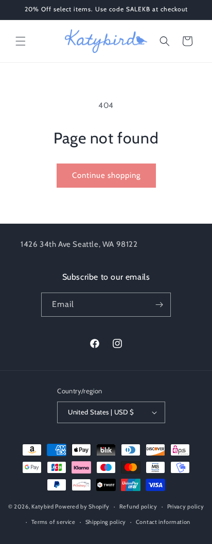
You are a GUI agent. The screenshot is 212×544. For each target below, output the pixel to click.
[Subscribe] (159, 305)
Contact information (163, 521)
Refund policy (138, 506)
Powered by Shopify (82, 506)
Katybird (42, 506)
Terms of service (53, 521)
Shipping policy (106, 521)
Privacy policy (185, 506)
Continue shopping (106, 175)
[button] (20, 41)
